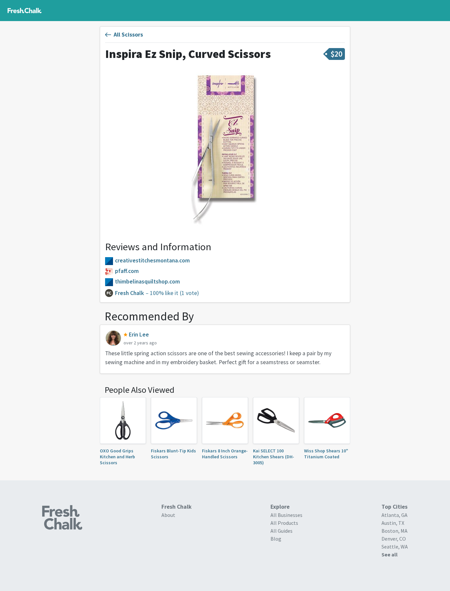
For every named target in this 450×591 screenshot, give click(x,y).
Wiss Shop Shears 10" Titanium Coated (326, 454)
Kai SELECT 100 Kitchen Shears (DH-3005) (273, 457)
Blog (275, 538)
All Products (284, 523)
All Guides (281, 530)
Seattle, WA (394, 546)
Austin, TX (392, 523)
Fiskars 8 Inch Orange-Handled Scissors (225, 454)
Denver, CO (393, 538)
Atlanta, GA (394, 515)
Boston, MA (394, 530)
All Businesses (286, 515)
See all (389, 554)
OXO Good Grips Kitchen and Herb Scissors (117, 457)
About (168, 515)
